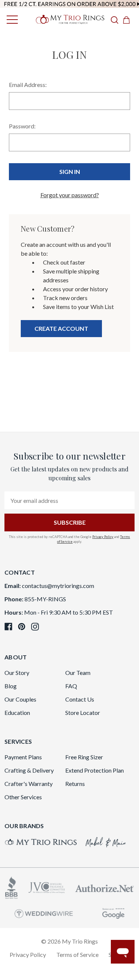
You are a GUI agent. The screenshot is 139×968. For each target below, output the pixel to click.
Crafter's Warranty (28, 783)
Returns (75, 783)
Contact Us (79, 699)
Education (17, 712)
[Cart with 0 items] (129, 19)
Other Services (23, 796)
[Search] (114, 19)
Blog (10, 685)
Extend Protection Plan (94, 770)
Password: (22, 126)
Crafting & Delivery (29, 770)
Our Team (77, 672)
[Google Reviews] (113, 912)
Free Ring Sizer (84, 756)
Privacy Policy (102, 537)
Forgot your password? (69, 194)
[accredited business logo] (11, 886)
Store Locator (82, 712)
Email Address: (28, 84)
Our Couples (20, 699)
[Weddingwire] (43, 912)
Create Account (61, 328)
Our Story (16, 672)
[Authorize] (104, 887)
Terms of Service (77, 954)
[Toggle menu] (10, 19)
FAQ (71, 685)
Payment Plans (23, 756)
